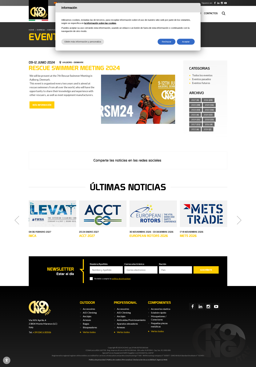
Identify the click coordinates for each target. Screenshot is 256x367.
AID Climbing (90, 312)
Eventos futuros (201, 83)
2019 (195, 119)
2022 (209, 110)
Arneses (87, 320)
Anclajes (87, 316)
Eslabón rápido (158, 312)
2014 (207, 129)
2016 (208, 124)
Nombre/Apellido (99, 264)
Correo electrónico (134, 264)
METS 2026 (188, 236)
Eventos (51, 30)
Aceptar (186, 41)
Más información (42, 105)
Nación (162, 264)
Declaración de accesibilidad (144, 360)
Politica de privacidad (97, 360)
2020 (208, 115)
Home (31, 30)
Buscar (223, 13)
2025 (195, 105)
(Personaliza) (127, 360)
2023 (195, 110)
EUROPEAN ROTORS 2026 (148, 236)
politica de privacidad (121, 278)
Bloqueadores (90, 327)
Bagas (86, 323)
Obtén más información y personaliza (82, 41)
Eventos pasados (201, 79)
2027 (195, 100)
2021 (195, 115)
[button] (17, 220)
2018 (209, 119)
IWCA (32, 236)
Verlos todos (89, 332)
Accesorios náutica (160, 308)
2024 (209, 105)
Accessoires (89, 308)
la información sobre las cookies (100, 23)
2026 (208, 100)
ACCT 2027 (87, 236)
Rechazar (166, 41)
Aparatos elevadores (127, 323)
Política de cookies (114, 360)
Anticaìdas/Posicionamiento (131, 320)
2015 (195, 129)
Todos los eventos (202, 75)
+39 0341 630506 (42, 332)
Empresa (41, 30)
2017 (195, 124)
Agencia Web (162, 360)
